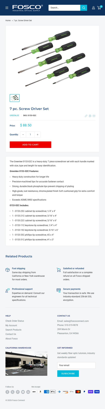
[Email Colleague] (94, 116)
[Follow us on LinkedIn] (28, 392)
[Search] (83, 8)
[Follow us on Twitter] (12, 392)
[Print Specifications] (90, 116)
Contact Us (10, 334)
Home (8, 20)
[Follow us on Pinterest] (18, 392)
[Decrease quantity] (23, 134)
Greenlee (14, 115)
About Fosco (11, 338)
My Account (11, 325)
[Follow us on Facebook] (7, 392)
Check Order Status (14, 321)
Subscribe (68, 373)
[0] (99, 7)
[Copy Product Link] (86, 116)
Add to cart (30, 144)
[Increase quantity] (37, 134)
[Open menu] (6, 8)
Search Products (13, 329)
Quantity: (14, 134)
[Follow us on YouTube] (23, 392)
